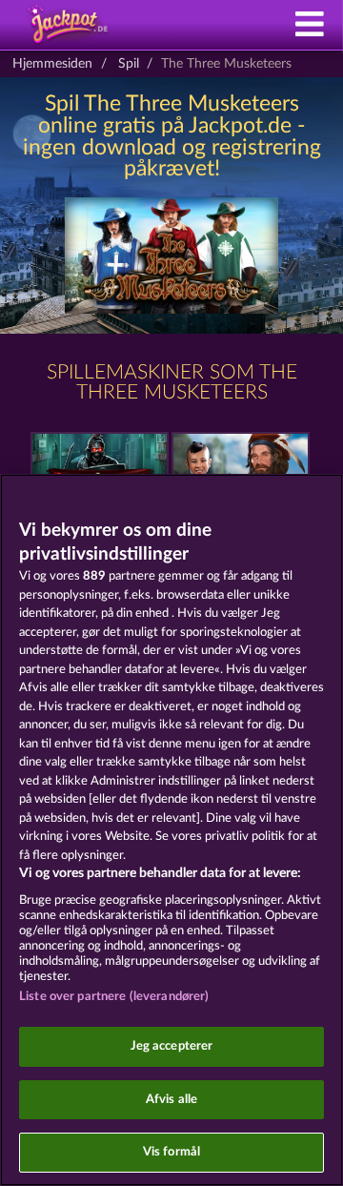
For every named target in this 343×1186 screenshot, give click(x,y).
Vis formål (171, 1152)
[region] (171, 830)
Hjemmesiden (52, 64)
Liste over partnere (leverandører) (114, 997)
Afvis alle (171, 1100)
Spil (128, 64)
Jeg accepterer (172, 1046)
